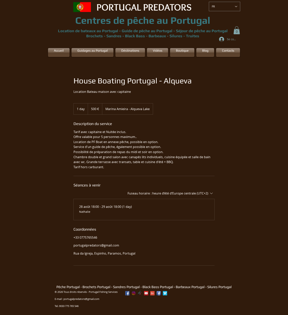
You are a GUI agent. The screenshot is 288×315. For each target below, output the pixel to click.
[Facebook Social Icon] (127, 293)
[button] (236, 30)
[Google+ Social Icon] (152, 293)
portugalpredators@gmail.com (81, 299)
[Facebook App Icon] (159, 293)
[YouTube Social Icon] (146, 293)
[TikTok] (140, 293)
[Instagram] (133, 293)
